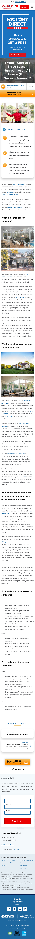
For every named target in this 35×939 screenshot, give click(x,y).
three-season (20, 297)
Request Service (17, 902)
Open (31, 86)
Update (17, 850)
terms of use (19, 925)
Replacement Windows (27, 860)
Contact (3, 860)
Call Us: (17, 1)
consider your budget (14, 207)
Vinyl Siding (23, 868)
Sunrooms (23, 863)
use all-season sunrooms (16, 454)
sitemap (26, 925)
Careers (3, 863)
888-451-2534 (7, 845)
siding (3, 542)
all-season (10, 192)
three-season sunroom (10, 195)
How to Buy (18, 899)
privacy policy (10, 925)
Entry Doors (23, 865)
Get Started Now (16, 55)
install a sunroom (18, 184)
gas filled (10, 416)
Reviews (4, 865)
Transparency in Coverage (17, 928)
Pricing (12, 863)
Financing (13, 860)
